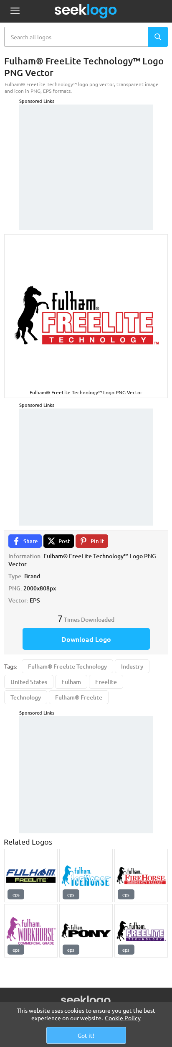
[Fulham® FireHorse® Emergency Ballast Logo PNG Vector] (141, 875)
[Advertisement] (86, 157)
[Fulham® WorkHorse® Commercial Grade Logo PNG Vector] (31, 931)
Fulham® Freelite (78, 697)
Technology (25, 697)
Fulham (71, 682)
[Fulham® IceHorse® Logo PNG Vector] (86, 875)
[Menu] (14, 11)
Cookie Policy (123, 1017)
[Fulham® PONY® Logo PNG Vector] (86, 931)
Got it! (86, 1035)
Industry (132, 666)
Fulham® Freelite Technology (67, 666)
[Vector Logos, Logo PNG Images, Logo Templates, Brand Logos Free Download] (86, 11)
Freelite (106, 682)
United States (28, 682)
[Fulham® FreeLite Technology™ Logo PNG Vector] (141, 931)
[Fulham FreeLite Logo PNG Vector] (31, 875)
